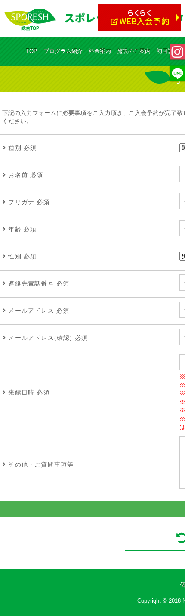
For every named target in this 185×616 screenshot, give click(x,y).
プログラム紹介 (63, 51)
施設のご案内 (134, 51)
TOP (31, 51)
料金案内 (100, 51)
